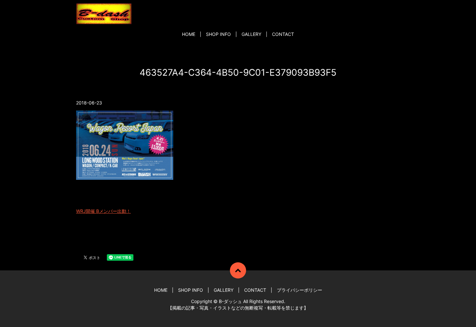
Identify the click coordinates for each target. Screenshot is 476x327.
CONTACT (283, 34)
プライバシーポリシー (299, 290)
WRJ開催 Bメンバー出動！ (103, 211)
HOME (188, 34)
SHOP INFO (218, 34)
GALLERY (251, 34)
